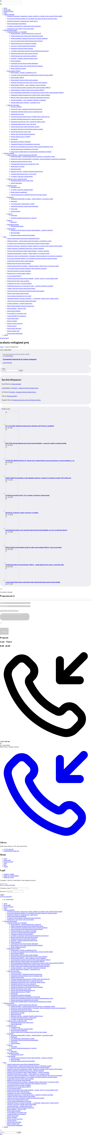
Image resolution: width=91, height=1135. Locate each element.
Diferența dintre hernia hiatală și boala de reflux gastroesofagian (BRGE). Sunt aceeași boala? (33, 547)
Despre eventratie (12, 1117)
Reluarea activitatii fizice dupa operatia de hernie (24, 937)
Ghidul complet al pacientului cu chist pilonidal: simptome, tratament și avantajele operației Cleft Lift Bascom (38, 478)
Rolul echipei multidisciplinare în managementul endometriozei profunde (31, 1001)
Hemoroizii (14, 1037)
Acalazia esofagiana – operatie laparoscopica (19, 1106)
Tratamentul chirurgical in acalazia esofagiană (20, 359)
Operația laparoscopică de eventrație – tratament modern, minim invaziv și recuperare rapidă (33, 1082)
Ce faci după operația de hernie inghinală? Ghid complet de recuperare (27, 1083)
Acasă (5, 903)
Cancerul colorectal (16, 972)
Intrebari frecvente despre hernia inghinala (19, 1080)
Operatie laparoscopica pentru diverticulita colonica (26, 400)
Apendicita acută (12, 1025)
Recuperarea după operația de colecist (21, 1009)
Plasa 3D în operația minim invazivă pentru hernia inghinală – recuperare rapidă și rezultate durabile (35, 443)
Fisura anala (14, 1041)
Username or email (6, 888)
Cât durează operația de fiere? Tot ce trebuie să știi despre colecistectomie (27, 495)
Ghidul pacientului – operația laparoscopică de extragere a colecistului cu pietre (33, 1006)
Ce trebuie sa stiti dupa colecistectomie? (22, 1019)
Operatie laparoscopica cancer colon (21, 988)
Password (3, 891)
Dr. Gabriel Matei (8, 356)
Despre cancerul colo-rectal (14, 1119)
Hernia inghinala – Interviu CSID (16, 1109)
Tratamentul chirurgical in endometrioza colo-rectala (25, 996)
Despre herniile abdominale (14, 1125)
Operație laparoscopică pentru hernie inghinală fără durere (27, 926)
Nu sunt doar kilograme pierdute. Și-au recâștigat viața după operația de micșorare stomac (32, 913)
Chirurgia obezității (9, 910)
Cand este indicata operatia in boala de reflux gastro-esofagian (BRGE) (30, 960)
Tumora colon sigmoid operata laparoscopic (23, 990)
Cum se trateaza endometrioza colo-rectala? (19, 1101)
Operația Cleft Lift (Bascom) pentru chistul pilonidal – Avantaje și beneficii (32, 1058)
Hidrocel (9, 1050)
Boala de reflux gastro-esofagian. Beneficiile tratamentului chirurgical (30, 966)
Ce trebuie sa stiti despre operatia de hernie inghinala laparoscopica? (30, 935)
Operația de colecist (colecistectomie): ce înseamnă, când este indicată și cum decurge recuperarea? (38, 1008)
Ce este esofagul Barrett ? (14, 1088)
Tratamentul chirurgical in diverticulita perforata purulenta (27, 987)
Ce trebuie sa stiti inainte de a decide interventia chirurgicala (24, 918)
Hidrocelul (14, 1051)
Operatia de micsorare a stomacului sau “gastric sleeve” (22, 915)
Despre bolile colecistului (14, 1122)
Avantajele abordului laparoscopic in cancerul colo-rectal (26, 980)
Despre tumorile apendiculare (19, 1030)
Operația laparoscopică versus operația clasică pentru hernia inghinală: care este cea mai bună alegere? (36, 530)
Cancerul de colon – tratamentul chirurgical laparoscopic (26, 974)
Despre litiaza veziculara (17, 1013)
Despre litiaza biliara (13, 1115)
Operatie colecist (11, 1120)
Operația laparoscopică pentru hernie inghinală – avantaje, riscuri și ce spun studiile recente (32, 1090)
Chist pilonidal (11, 1056)
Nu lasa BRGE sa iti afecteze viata (16, 1112)
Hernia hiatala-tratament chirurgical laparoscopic (20, 1107)
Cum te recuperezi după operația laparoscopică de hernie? (27, 929)
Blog (5, 1062)
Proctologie (10, 1033)
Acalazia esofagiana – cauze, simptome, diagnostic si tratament (28, 968)
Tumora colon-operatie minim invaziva (18, 1099)
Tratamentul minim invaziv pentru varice (22, 1022)
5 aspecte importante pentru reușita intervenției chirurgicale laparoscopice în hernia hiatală (32, 582)
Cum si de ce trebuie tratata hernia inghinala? (23, 932)
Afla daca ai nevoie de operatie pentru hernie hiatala (21, 1104)
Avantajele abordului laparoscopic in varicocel (24, 1048)
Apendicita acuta (15, 1027)
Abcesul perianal (15, 1043)
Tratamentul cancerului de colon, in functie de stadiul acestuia (28, 982)
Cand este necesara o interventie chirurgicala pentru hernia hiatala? (25, 1098)
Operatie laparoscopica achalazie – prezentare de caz (25, 969)
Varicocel (9, 1045)
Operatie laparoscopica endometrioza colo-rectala (24, 1000)
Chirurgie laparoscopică (9, 354)
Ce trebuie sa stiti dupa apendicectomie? (22, 1029)
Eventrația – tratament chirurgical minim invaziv (25, 388)
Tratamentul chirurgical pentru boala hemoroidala (24, 1040)
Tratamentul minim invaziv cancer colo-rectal (23, 984)
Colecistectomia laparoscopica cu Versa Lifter (23, 1017)
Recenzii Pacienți (8, 906)
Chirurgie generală (9, 1003)
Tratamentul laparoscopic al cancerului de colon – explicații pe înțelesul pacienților (30, 1095)
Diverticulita (14, 993)
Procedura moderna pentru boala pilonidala (23, 1061)
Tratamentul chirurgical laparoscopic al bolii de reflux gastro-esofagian (30, 964)
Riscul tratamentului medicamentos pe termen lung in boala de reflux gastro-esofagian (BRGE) (37, 963)
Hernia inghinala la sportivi (18, 947)
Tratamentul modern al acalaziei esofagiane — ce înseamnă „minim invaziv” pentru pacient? (33, 1103)
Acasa (1, 347)
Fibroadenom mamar (13, 1053)
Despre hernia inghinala (13, 1111)
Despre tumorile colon (13, 1123)
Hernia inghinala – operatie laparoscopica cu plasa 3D (26, 924)
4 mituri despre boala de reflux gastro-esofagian (20, 1078)
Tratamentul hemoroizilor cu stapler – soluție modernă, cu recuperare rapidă (32, 1035)
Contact (6, 1127)
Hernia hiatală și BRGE (23, 354)
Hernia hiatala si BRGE (13, 948)
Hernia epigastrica (12, 396)
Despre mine (7, 905)
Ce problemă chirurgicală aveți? (9, 609)
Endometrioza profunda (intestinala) (21, 995)
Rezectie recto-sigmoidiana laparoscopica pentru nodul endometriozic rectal (32, 998)
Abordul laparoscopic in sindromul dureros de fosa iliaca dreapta (29, 1032)
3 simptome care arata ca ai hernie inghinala (19, 1093)
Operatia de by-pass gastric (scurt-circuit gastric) (20, 919)
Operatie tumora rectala (17, 977)
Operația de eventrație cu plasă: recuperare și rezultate (21, 512)
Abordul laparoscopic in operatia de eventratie (23, 931)
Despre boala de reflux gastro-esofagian (18, 1091)
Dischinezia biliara (16, 1014)
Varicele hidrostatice (16, 1024)
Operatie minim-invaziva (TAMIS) (20, 992)
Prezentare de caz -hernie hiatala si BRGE (19, 1086)
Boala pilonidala (15, 1059)
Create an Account (9, 885)
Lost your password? (6, 896)
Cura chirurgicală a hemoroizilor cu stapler (22, 1038)
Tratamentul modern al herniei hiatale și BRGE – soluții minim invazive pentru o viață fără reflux (34, 564)
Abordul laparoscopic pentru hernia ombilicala (24, 939)
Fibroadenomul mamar (17, 1054)
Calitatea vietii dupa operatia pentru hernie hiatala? (21, 1096)
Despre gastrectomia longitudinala (16, 916)
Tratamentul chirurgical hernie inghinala (22, 934)
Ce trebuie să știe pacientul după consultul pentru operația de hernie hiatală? (32, 951)
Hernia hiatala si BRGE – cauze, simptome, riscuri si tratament (28, 958)
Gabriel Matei (6, 388)
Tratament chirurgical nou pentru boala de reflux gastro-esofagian (29, 956)
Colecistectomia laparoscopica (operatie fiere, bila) (25, 1011)
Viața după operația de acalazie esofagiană (19, 1085)
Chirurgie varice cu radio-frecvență (17, 1021)
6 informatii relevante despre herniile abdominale (24, 943)
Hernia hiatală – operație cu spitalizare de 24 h (24, 950)
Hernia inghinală (16, 384)
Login (2, 895)
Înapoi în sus (3, 883)
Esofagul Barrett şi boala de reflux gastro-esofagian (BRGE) (27, 961)
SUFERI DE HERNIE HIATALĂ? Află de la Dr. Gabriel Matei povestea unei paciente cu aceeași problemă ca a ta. (40, 460)
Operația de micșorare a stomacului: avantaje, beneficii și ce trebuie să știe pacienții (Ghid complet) (34, 911)
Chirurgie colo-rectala (13, 971)
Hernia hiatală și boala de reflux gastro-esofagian (24, 955)
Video (5, 908)
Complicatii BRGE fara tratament (16, 1114)
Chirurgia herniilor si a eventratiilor (17, 923)
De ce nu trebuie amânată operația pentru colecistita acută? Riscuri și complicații (29, 426)
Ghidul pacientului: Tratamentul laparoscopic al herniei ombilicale (29, 927)
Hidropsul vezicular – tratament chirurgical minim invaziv (27, 1016)
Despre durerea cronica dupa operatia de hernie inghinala (27, 945)
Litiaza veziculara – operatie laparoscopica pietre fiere (22, 1005)
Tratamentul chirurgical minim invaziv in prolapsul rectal (26, 976)
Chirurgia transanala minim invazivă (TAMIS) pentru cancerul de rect (30, 979)
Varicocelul (14, 1046)
